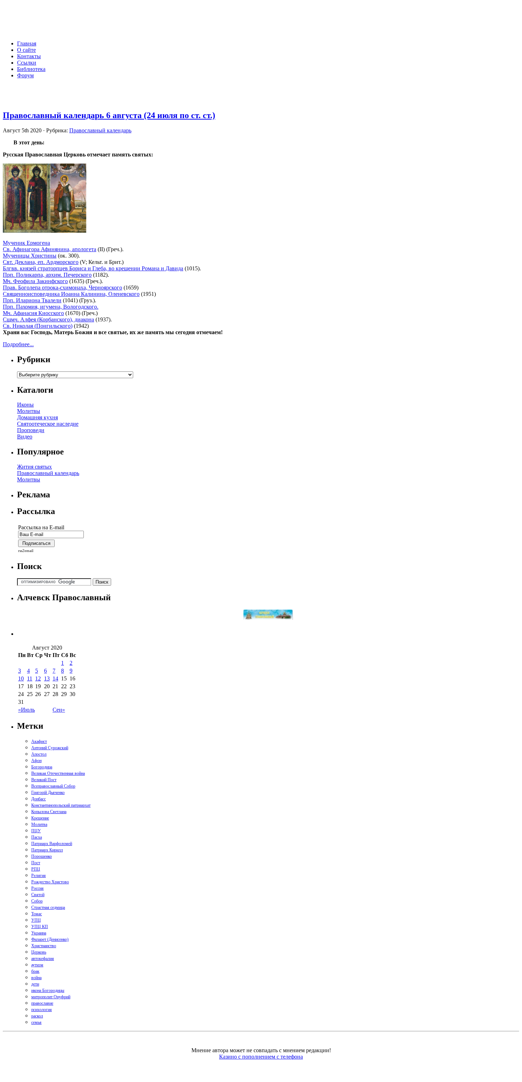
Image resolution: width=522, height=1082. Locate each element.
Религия (38, 875)
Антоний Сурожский (49, 747)
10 (21, 678)
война (36, 977)
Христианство (43, 945)
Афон (36, 760)
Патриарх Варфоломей (51, 843)
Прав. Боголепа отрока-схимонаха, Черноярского (62, 288)
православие (42, 1003)
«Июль (26, 710)
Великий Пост (43, 779)
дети (35, 984)
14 (55, 678)
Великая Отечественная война (58, 773)
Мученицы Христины (29, 256)
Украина (38, 933)
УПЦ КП (39, 926)
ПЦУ (36, 830)
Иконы (25, 405)
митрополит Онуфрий (50, 996)
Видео (24, 437)
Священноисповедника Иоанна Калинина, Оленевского (71, 294)
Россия (37, 888)
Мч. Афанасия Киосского (33, 313)
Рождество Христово (50, 881)
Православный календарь (100, 130)
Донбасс (38, 798)
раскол (37, 1016)
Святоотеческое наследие (47, 424)
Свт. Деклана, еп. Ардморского (40, 262)
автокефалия (42, 958)
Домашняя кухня (37, 417)
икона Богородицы (47, 990)
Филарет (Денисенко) (50, 939)
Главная (26, 43)
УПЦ (36, 920)
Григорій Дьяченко (48, 792)
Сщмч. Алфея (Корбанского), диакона (48, 319)
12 (38, 678)
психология (41, 1009)
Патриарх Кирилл (47, 850)
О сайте (26, 50)
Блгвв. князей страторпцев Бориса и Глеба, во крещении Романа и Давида (93, 268)
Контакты (29, 56)
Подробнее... (18, 344)
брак (35, 971)
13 (47, 678)
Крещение (40, 818)
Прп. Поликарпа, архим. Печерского (47, 275)
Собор (37, 901)
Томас (36, 913)
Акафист (39, 741)
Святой (37, 894)
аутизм (37, 964)
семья (36, 1022)
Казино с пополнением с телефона (261, 1057)
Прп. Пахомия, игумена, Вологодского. (50, 307)
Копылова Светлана (48, 811)
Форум (25, 75)
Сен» (59, 710)
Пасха (36, 837)
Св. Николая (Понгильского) (37, 326)
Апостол (39, 754)
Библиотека (31, 69)
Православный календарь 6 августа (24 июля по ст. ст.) (109, 115)
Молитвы (28, 411)
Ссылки (26, 63)
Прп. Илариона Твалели (32, 300)
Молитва (39, 824)
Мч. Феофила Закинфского (35, 281)
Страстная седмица (48, 907)
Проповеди (30, 430)
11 (29, 678)
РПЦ (35, 869)
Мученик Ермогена (26, 243)
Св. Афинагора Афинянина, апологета (49, 249)
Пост (35, 862)
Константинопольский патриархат (61, 805)
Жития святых (34, 467)
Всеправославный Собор (53, 786)
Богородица (41, 766)
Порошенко (41, 856)
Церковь (38, 952)
